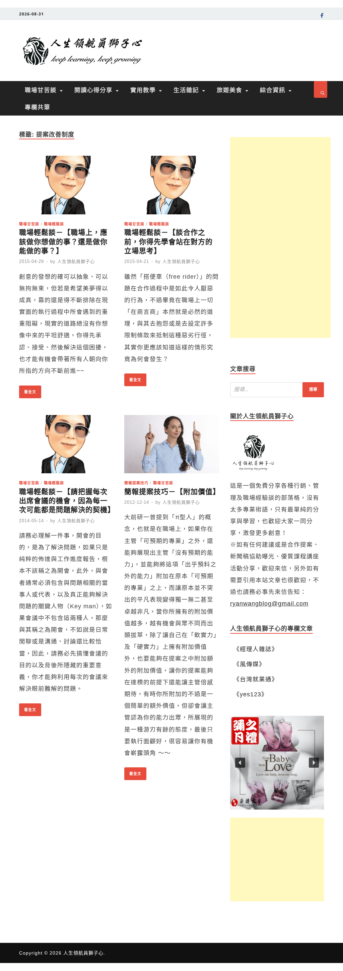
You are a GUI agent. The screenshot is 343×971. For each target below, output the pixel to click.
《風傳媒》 (249, 664)
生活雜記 (186, 90)
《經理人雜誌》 (255, 649)
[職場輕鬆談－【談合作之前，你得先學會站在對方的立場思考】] (171, 187)
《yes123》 (250, 694)
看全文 (27, 390)
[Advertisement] (280, 237)
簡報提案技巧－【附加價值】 (172, 491)
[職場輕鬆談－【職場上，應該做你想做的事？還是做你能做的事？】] (66, 187)
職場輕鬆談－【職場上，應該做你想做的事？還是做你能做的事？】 (63, 241)
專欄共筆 (37, 107)
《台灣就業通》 (255, 679)
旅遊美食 (229, 90)
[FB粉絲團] (322, 16)
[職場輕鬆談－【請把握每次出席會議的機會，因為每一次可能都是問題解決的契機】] (66, 446)
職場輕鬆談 (54, 223)
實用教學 (143, 90)
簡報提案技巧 (136, 482)
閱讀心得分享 (93, 90)
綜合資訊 (272, 90)
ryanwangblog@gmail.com (269, 603)
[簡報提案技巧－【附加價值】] (171, 446)
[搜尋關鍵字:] (277, 389)
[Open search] (320, 89)
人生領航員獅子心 (76, 261)
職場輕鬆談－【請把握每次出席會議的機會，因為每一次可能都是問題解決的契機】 (67, 501)
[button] (277, 763)
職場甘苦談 (41, 90)
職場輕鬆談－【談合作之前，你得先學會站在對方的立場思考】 (168, 241)
